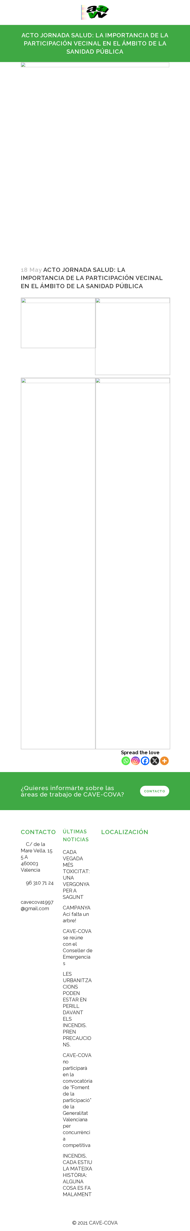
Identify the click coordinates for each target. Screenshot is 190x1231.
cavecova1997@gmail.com (37, 905)
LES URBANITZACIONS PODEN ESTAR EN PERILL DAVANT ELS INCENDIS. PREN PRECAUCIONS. (77, 1009)
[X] (154, 760)
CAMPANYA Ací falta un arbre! (76, 914)
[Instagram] (135, 760)
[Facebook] (145, 760)
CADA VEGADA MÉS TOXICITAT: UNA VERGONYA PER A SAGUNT (76, 874)
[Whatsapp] (125, 760)
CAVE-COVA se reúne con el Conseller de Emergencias (78, 947)
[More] (164, 760)
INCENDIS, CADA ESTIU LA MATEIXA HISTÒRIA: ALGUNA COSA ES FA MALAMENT (77, 1175)
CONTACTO (154, 791)
